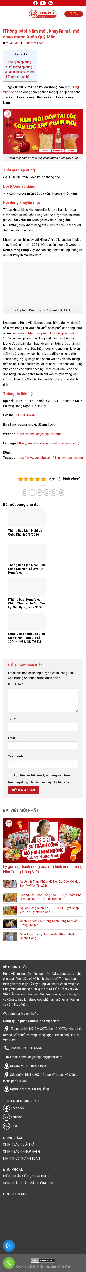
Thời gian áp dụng (18, 62)
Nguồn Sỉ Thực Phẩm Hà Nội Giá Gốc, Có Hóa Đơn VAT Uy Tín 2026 (50, 883)
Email (13, 738)
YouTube (16, 1117)
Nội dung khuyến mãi (20, 72)
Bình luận (15, 684)
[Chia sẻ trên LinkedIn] (61, 492)
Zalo (13, 1126)
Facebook (17, 1108)
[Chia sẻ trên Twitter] (39, 492)
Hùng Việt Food (34, 43)
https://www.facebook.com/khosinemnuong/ (48, 443)
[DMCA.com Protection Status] (43, 1260)
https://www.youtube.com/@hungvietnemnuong (50, 458)
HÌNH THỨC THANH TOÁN (21, 1158)
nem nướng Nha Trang (27, 333)
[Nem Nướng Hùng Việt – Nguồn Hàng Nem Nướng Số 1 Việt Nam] (43, 14)
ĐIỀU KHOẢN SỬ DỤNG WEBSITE (26, 1176)
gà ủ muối (68, 333)
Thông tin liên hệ (17, 77)
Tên (12, 719)
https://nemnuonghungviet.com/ (39, 434)
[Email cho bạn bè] (46, 492)
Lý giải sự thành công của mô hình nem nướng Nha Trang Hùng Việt (42, 869)
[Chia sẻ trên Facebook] (32, 492)
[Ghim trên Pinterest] (54, 492)
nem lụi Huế (51, 333)
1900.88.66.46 (25, 415)
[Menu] (5, 14)
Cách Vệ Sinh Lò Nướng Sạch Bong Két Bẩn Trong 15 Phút (48, 923)
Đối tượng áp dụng (18, 67)
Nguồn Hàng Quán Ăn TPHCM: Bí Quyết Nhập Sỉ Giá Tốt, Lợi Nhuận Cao (51, 910)
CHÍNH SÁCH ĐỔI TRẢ (18, 1144)
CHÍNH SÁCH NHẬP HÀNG (21, 1151)
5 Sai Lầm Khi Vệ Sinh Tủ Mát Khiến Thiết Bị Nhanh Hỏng (48, 936)
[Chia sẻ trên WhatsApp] (25, 492)
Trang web (15, 756)
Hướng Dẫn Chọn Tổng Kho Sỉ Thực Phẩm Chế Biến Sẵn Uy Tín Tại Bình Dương (50, 897)
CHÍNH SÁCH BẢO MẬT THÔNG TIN (28, 1183)
